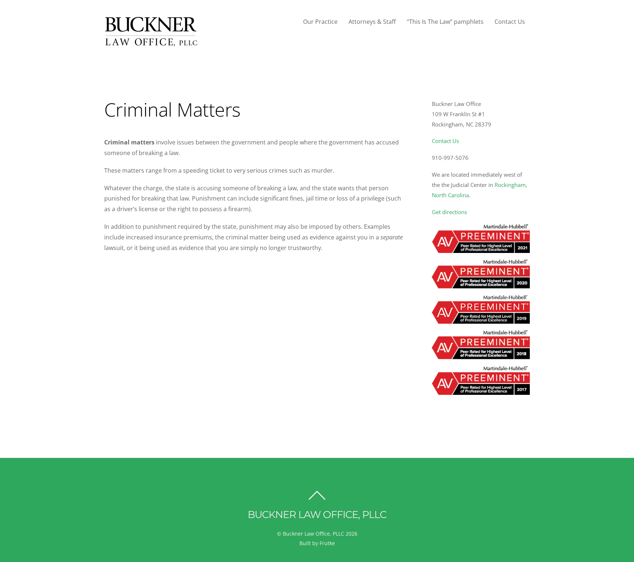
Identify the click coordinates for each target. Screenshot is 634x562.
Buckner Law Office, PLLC (313, 533)
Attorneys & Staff (372, 22)
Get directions (449, 212)
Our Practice (320, 22)
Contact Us (510, 22)
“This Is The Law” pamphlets (445, 22)
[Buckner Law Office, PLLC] (151, 43)
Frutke (327, 543)
